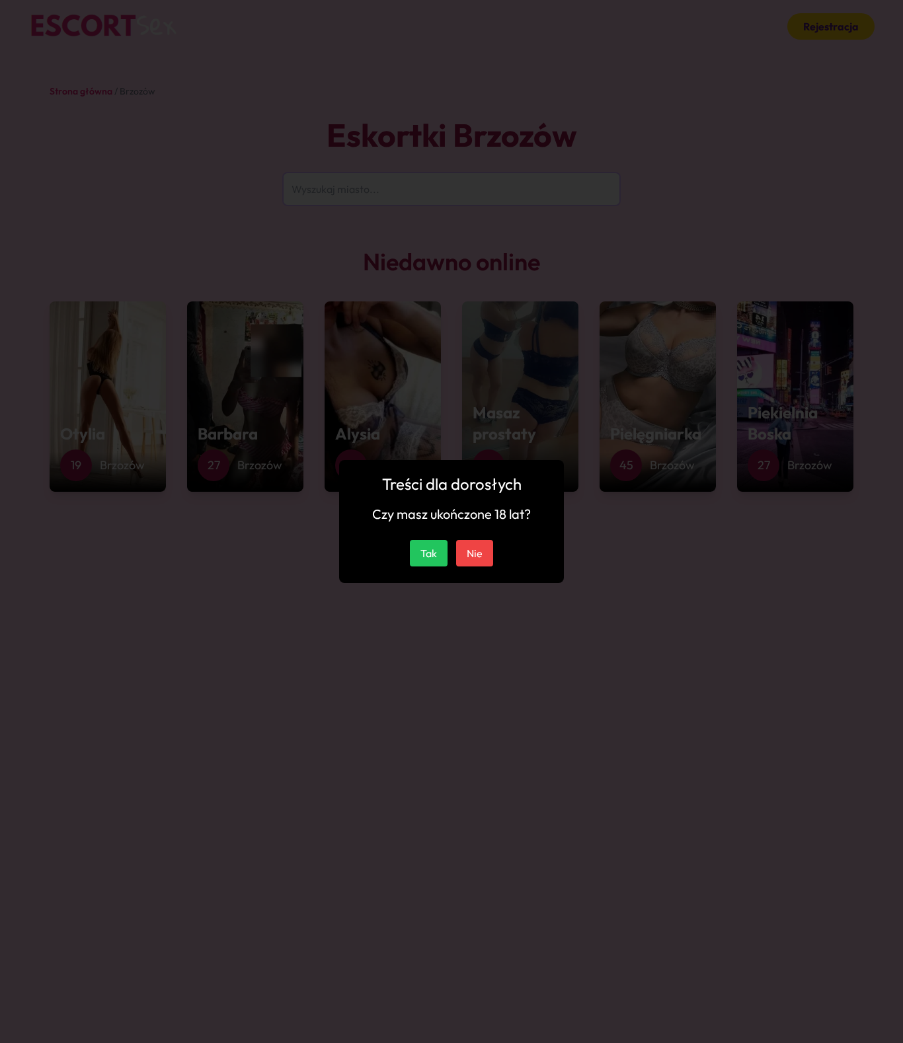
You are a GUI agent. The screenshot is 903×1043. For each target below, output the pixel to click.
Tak (428, 553)
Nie (475, 553)
